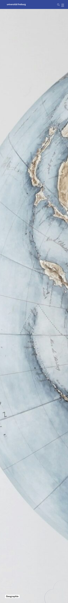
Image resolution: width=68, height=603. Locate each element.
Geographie (12, 596)
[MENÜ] (62, 5)
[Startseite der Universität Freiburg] (16, 4)
